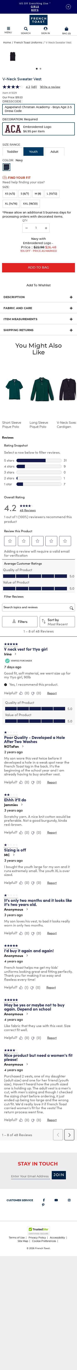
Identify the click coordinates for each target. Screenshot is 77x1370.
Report (52, 693)
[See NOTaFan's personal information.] (22, 746)
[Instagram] (69, 1201)
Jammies (11, 804)
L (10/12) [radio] (52, 193)
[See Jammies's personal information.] (21, 804)
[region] (38, 58)
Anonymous (13, 909)
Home (7, 42)
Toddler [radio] (12, 151)
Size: (5, 187)
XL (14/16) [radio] (11, 203)
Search (26, 33)
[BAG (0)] (67, 28)
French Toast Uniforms (28, 42)
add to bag (38, 267)
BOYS (34, 9)
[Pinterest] (43, 1205)
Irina (7, 654)
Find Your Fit (19, 177)
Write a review (50, 87)
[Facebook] (44, 1201)
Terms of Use (17, 1237)
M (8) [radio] (38, 193)
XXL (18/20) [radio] (30, 203)
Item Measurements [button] (20, 319)
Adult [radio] (55, 151)
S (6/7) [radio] (25, 193)
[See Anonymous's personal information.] (27, 909)
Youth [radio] (33, 151)
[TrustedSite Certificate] (38, 1230)
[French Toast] (38, 19)
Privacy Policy (37, 1237)
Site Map (23, 1241)
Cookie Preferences (44, 1241)
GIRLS (35, 6)
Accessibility (57, 1237)
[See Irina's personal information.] (15, 654)
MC (7, 855)
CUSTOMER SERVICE (20, 1200)
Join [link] (59, 1175)
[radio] (38, 109)
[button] (45, 30)
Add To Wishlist (38, 285)
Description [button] (14, 297)
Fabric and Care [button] (17, 308)
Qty (25, 220)
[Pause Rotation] (68, 6)
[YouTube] (56, 1201)
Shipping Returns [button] (18, 330)
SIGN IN (45, 33)
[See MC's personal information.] (13, 854)
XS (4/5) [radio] (10, 193)
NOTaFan (11, 746)
